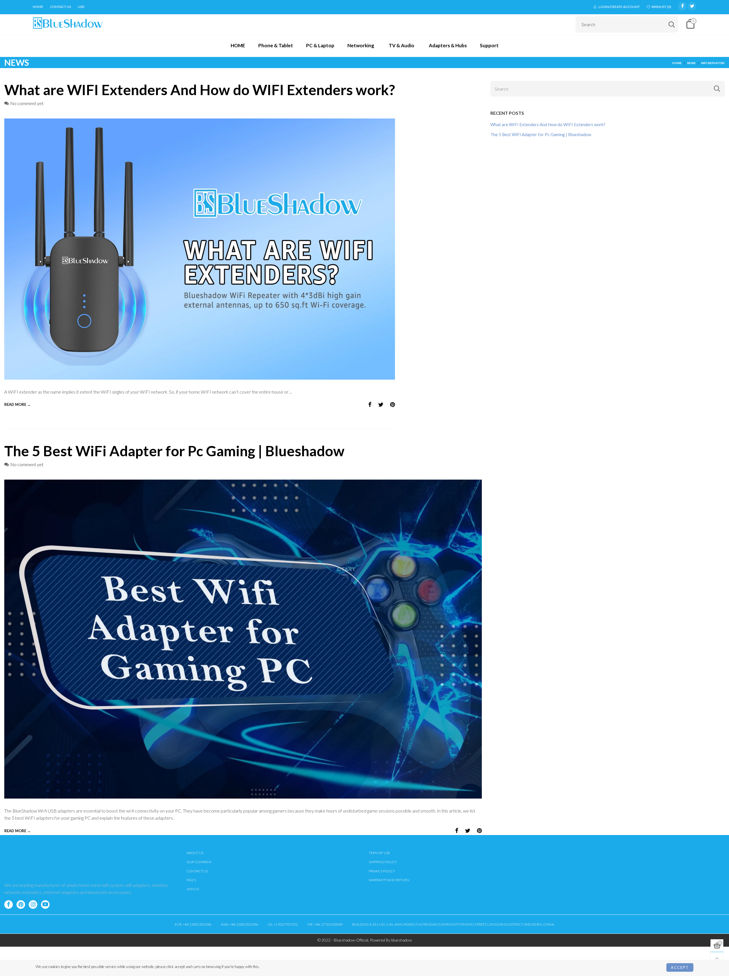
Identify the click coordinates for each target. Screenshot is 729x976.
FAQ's (191, 880)
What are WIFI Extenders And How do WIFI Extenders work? (199, 89)
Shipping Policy (383, 862)
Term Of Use (379, 853)
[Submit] (671, 24)
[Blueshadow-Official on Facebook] (8, 904)
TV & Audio (401, 45)
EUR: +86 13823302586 (193, 924)
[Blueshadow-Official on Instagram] (33, 904)
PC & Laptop (320, 45)
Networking (360, 45)
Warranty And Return (389, 880)
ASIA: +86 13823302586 (239, 924)
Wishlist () (661, 7)
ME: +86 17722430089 (325, 924)
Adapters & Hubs (448, 45)
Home (38, 7)
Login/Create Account (619, 7)
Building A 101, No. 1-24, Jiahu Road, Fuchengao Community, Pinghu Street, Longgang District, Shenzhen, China (453, 924)
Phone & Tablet (275, 45)
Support (489, 45)
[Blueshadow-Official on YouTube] (45, 904)
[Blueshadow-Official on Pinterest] (21, 904)
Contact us (60, 7)
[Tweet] (381, 404)
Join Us (193, 889)
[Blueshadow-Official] (68, 23)
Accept (680, 967)
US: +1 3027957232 (283, 924)
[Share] (370, 404)
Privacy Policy (382, 871)
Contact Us (197, 871)
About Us (195, 853)
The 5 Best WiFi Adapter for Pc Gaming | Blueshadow (174, 450)
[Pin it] (392, 404)
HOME (238, 45)
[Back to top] (716, 958)
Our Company (199, 862)
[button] (717, 89)
